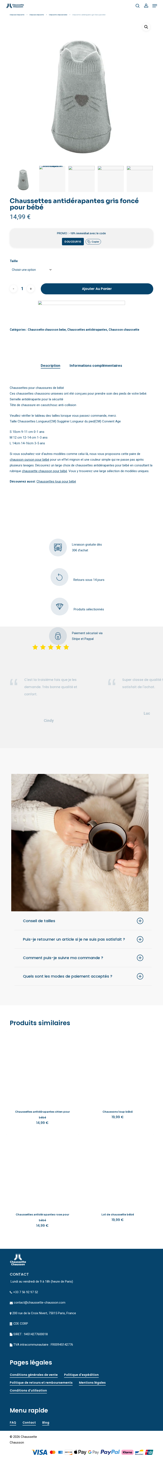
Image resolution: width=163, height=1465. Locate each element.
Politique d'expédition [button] (81, 1375)
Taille (14, 261)
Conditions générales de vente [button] (34, 1375)
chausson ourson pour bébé (29, 460)
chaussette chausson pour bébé (44, 471)
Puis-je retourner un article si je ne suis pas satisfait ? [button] (74, 939)
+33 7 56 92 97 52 (25, 1292)
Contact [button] (29, 1422)
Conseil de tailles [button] (39, 920)
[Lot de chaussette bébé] (118, 1170)
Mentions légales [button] (92, 1382)
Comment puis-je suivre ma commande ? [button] (63, 957)
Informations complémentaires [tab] (96, 365)
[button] (154, 6)
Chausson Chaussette (17, 15)
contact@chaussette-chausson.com (39, 1302)
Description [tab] (50, 365)
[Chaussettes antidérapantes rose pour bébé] (43, 1170)
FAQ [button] (13, 1422)
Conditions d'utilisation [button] (28, 1390)
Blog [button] (45, 1422)
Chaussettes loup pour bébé (56, 481)
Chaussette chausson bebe (58, 15)
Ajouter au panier (97, 288)
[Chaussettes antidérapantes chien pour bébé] (43, 1068)
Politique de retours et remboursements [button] (41, 1382)
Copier (95, 241)
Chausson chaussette (37, 15)
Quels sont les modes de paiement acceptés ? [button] (67, 976)
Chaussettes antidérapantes (87, 329)
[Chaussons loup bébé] (118, 1068)
